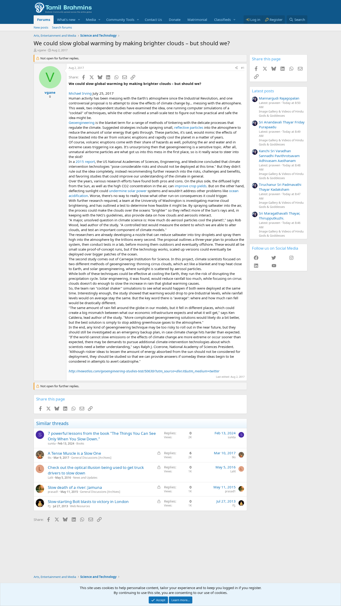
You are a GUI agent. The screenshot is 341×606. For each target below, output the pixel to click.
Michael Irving (80, 93)
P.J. (49, 506)
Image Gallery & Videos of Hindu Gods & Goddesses (281, 113)
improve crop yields (190, 186)
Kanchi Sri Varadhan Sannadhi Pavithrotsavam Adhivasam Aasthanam (279, 155)
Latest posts (263, 90)
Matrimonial (197, 19)
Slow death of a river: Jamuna (75, 487)
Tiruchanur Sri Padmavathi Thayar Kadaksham (280, 187)
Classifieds (222, 19)
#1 (242, 68)
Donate (174, 19)
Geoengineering (81, 122)
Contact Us (153, 19)
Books (80, 443)
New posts (41, 27)
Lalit (50, 478)
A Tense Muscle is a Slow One (74, 453)
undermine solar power (128, 190)
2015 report (85, 161)
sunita (52, 443)
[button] (79, 19)
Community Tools (120, 19)
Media (91, 19)
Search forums (62, 27)
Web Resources (80, 506)
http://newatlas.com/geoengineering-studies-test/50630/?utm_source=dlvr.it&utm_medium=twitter (144, 371)
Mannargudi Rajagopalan (279, 98)
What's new (66, 19)
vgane (41, 50)
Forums (43, 19)
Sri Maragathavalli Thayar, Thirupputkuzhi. (279, 215)
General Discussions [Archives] (91, 458)
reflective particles (188, 127)
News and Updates (85, 478)
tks (49, 458)
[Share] (236, 68)
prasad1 (53, 492)
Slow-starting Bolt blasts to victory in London (88, 501)
